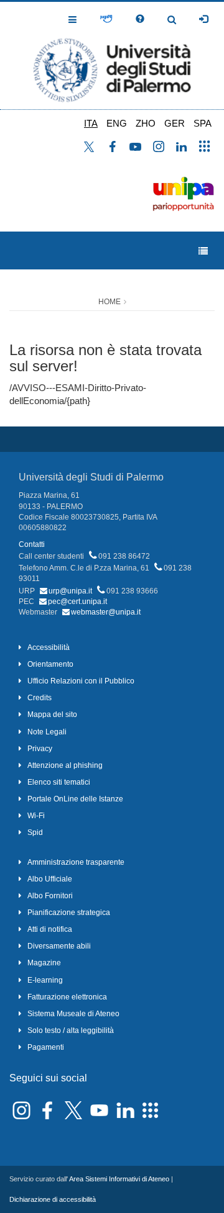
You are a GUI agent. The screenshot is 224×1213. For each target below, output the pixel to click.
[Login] (203, 19)
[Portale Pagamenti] (106, 19)
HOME (109, 301)
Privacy (39, 748)
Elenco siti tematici (58, 782)
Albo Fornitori (50, 895)
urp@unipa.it (70, 591)
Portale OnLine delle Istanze (75, 799)
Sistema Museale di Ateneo (73, 1013)
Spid (35, 832)
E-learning (45, 980)
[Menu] (203, 251)
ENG (116, 123)
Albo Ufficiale (49, 879)
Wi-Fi (36, 815)
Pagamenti (45, 1047)
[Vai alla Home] (112, 55)
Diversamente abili (59, 946)
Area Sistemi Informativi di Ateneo (119, 1179)
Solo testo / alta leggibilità (70, 1030)
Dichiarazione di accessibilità (52, 1199)
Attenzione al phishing (65, 765)
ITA (91, 123)
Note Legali (47, 732)
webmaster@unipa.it (106, 612)
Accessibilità (48, 647)
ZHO (146, 123)
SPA (203, 123)
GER (174, 123)
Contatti (32, 544)
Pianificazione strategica (68, 912)
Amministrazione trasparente (75, 862)
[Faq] (140, 19)
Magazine (44, 962)
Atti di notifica (49, 929)
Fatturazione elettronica (67, 997)
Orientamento (50, 664)
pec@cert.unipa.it (77, 601)
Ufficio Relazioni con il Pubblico (80, 681)
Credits (39, 697)
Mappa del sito (52, 714)
